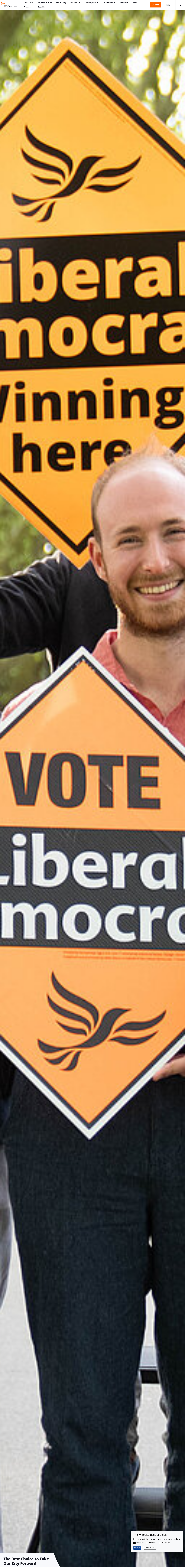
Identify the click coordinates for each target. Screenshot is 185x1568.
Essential (140, 1542)
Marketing (166, 1542)
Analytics (152, 1542)
